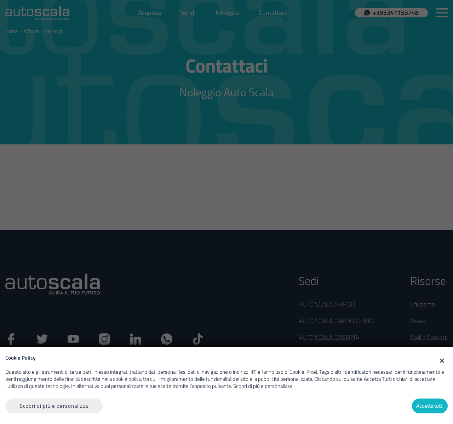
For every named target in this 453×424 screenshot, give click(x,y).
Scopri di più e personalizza (54, 406)
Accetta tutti (429, 406)
